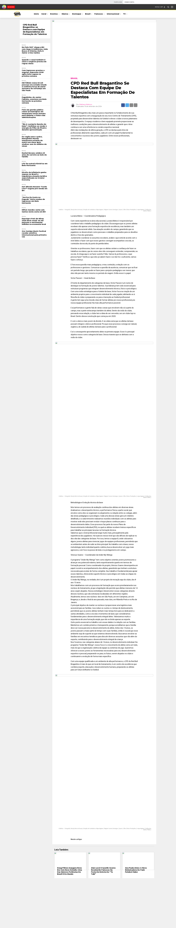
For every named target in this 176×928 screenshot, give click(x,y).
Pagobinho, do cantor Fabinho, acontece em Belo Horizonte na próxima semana (34, 100)
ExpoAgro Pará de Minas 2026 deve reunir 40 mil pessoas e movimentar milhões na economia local (34, 221)
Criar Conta (129, 2)
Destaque (76, 14)
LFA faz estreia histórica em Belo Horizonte (34, 164)
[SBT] (4, 7)
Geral (43, 14)
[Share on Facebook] (123, 105)
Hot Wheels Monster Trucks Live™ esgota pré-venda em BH (34, 188)
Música (65, 14)
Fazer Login (118, 2)
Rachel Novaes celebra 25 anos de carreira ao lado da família (34, 155)
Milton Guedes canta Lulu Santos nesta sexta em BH (34, 211)
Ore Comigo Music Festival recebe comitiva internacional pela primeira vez (34, 234)
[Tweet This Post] (127, 105)
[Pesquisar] (168, 7)
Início (36, 14)
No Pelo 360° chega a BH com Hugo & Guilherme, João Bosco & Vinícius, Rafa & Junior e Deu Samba (35, 50)
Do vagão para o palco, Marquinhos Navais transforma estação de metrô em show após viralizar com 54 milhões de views (34, 141)
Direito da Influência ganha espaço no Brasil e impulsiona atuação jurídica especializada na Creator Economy (34, 176)
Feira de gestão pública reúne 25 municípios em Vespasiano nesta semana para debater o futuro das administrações (34, 113)
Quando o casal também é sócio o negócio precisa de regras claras (34, 62)
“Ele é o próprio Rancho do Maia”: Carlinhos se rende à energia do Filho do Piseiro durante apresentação (34, 127)
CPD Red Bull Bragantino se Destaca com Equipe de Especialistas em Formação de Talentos (35, 29)
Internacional (113, 14)
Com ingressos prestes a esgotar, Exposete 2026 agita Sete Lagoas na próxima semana (33, 73)
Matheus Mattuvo (85, 104)
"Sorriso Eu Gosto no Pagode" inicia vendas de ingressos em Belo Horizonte (33, 200)
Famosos (98, 14)
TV (124, 14)
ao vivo (11, 7)
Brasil (87, 14)
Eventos (54, 14)
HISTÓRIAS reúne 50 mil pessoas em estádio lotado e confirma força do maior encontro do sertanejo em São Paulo (34, 86)
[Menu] (172, 7)
